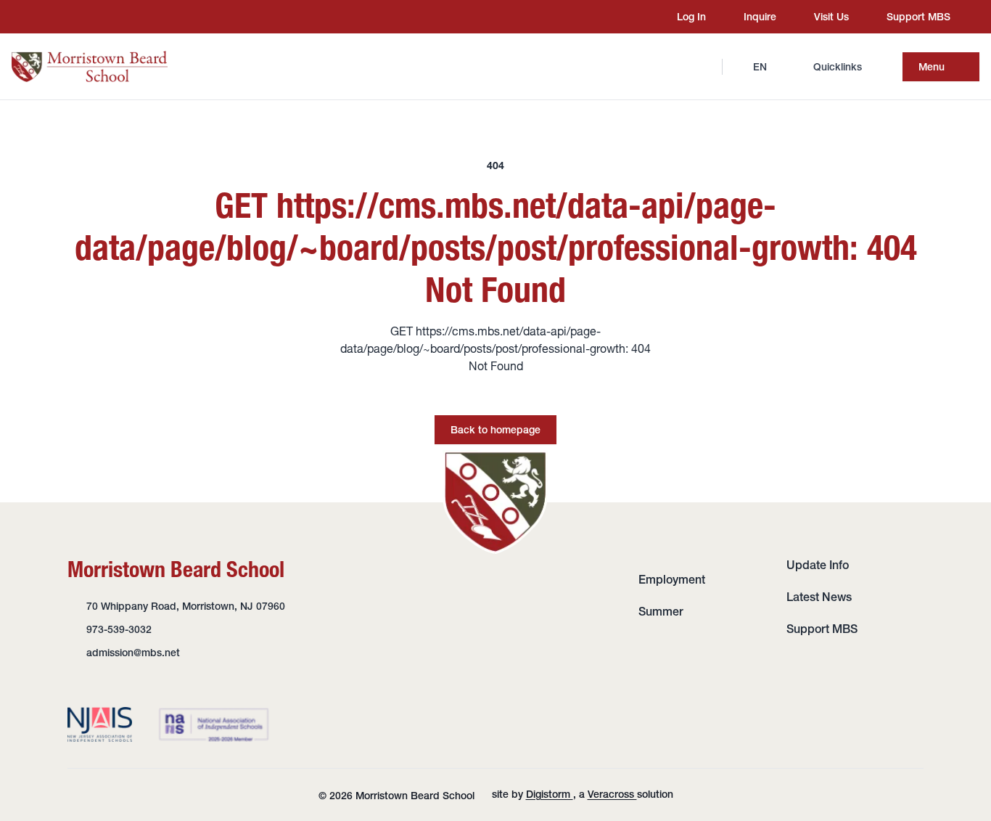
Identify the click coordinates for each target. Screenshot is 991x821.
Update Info (817, 564)
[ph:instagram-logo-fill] (43, 17)
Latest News (819, 596)
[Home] (90, 66)
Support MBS (822, 628)
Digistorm (549, 794)
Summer (660, 611)
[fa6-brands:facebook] (70, 17)
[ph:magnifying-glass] (701, 66)
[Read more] (43, 17)
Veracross (612, 794)
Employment (671, 579)
